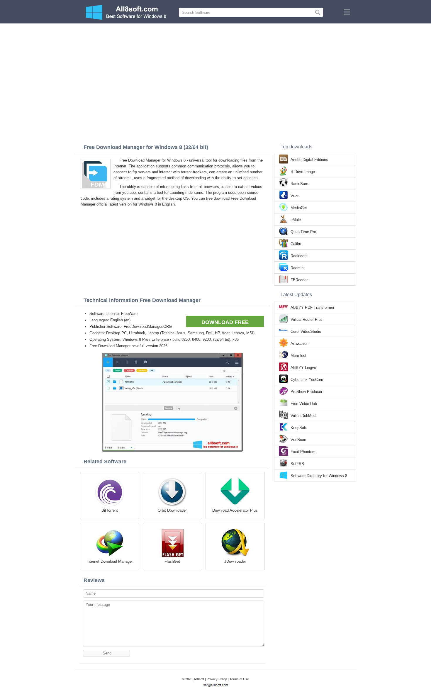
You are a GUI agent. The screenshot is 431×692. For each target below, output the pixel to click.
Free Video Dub (304, 403)
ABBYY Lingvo (303, 367)
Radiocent (299, 256)
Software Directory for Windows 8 (319, 476)
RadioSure (299, 184)
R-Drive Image (303, 171)
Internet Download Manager (109, 561)
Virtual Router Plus (307, 319)
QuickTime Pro (303, 232)
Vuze (295, 196)
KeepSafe (299, 427)
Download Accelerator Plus (235, 510)
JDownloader (235, 561)
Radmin (297, 268)
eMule (296, 220)
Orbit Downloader (172, 510)
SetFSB (297, 464)
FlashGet (172, 561)
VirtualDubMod (303, 415)
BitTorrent (109, 510)
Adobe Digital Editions (309, 159)
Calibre (296, 244)
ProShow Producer (306, 391)
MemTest (298, 355)
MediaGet (299, 208)
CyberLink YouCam (307, 379)
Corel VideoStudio (306, 331)
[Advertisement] (215, 67)
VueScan (298, 439)
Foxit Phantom (303, 452)
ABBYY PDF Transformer (312, 307)
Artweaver (299, 343)
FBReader (299, 280)
